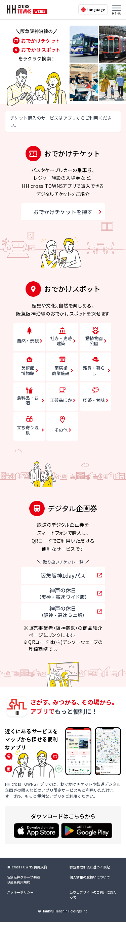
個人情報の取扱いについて (90, 876)
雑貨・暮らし (94, 370)
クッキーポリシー (20, 892)
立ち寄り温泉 (28, 430)
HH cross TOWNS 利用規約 (27, 866)
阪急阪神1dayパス (63, 575)
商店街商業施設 (61, 370)
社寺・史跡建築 (61, 341)
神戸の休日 (63, 593)
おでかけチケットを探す (62, 212)
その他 (61, 430)
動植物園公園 (94, 341)
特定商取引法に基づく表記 (90, 866)
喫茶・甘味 (94, 400)
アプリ (69, 118)
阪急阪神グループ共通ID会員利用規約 (23, 879)
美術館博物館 (27, 370)
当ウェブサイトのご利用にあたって (93, 895)
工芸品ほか (61, 400)
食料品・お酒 (28, 400)
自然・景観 (28, 340)
